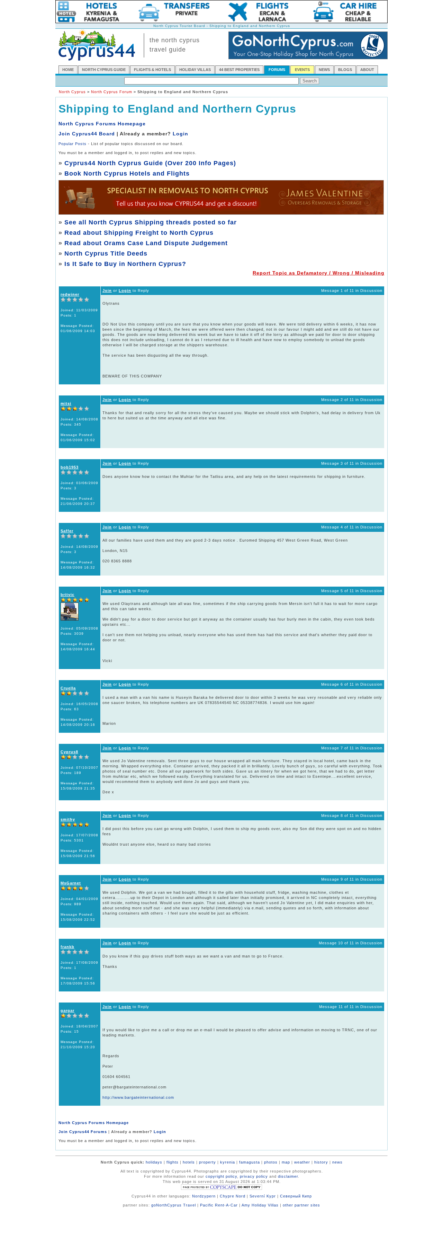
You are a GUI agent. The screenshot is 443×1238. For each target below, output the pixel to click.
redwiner (70, 294)
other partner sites (301, 1205)
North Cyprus (72, 92)
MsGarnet (71, 883)
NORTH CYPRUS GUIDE (104, 70)
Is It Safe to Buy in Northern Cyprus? (125, 263)
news (337, 1162)
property (207, 1162)
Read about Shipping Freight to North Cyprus (139, 232)
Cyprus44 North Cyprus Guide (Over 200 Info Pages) (150, 163)
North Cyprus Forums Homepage (102, 123)
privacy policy (254, 1176)
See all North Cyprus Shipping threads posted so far (150, 222)
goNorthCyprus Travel (173, 1205)
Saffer (67, 531)
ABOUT (367, 70)
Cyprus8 (69, 752)
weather (302, 1162)
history (321, 1162)
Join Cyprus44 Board (86, 133)
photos (271, 1162)
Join (107, 290)
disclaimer (288, 1176)
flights (172, 1162)
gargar (67, 1010)
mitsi (66, 403)
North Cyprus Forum (111, 92)
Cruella (68, 688)
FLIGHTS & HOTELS (152, 70)
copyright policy (221, 1176)
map (286, 1162)
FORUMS (277, 70)
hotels (189, 1162)
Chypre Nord (232, 1196)
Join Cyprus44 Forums (82, 1132)
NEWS (324, 70)
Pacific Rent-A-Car (219, 1205)
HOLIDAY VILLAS (195, 70)
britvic (67, 595)
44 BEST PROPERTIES (239, 70)
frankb (67, 947)
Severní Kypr (263, 1196)
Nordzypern (204, 1196)
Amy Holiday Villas (260, 1205)
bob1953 (70, 467)
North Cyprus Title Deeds (105, 253)
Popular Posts (72, 144)
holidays (154, 1162)
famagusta (249, 1162)
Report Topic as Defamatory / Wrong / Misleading (319, 273)
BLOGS (345, 70)
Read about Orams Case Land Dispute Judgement (146, 243)
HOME (68, 70)
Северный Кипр (296, 1196)
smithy (68, 819)
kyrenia (227, 1162)
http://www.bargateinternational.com (138, 1097)
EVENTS (302, 70)
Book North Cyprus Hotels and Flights (127, 173)
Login (180, 133)
